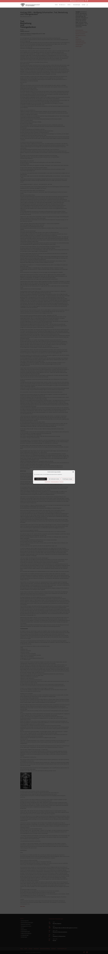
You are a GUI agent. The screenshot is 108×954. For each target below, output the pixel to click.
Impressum (61, 481)
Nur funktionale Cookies (54, 479)
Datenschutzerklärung (55, 481)
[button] (73, 472)
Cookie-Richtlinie (47, 481)
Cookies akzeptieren (40, 479)
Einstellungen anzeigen (67, 479)
